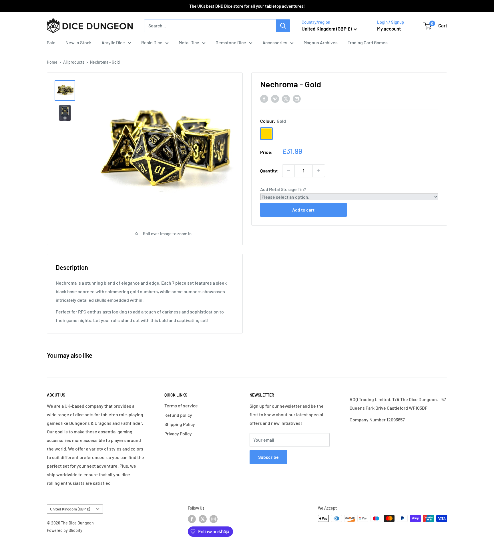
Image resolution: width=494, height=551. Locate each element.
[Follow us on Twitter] (203, 519)
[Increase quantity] (319, 171)
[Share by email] (297, 98)
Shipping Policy (179, 424)
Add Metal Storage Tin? (283, 189)
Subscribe (268, 457)
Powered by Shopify (64, 530)
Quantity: (269, 170)
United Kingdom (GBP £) (70, 508)
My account (389, 28)
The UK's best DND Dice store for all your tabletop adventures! (247, 6)
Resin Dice (151, 42)
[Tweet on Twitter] (286, 98)
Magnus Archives (321, 42)
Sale (51, 42)
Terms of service (181, 405)
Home (52, 62)
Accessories (274, 42)
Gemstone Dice (231, 42)
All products (73, 62)
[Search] (283, 25)
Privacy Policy (178, 433)
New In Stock (78, 42)
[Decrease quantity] (288, 171)
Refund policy (178, 415)
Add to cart (303, 209)
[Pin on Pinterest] (275, 98)
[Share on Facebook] (264, 98)
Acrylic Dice (113, 42)
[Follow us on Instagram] (214, 519)
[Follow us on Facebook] (192, 519)
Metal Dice (189, 42)
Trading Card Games (368, 42)
